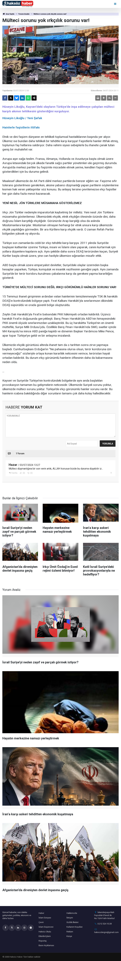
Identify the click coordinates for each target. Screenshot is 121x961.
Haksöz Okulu (45, 931)
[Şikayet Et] (111, 473)
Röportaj (42, 941)
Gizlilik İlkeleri (72, 922)
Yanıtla (14, 473)
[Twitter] (10, 97)
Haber (41, 913)
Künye (69, 936)
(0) (23, 473)
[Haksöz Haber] (17, 3)
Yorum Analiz (23, 14)
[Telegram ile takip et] (31, 928)
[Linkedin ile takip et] (18, 928)
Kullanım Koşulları (74, 927)
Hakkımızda (71, 913)
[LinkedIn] (22, 97)
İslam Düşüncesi (46, 927)
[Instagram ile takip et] (24, 928)
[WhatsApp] (28, 97)
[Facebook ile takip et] (5, 928)
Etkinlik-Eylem (45, 936)
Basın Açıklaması (46, 945)
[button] (103, 97)
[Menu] (115, 3)
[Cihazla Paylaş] (34, 97)
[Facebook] (4, 97)
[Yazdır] (97, 97)
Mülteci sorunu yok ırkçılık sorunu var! (50, 14)
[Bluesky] (16, 97)
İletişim (69, 917)
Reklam (69, 931)
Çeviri (41, 922)
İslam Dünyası (45, 917)
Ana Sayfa (9, 14)
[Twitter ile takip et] (12, 928)
